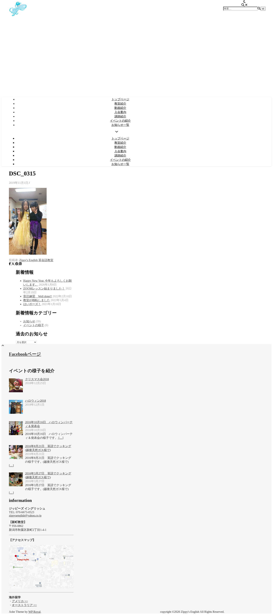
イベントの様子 (33, 325)
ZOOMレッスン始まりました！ (44, 288)
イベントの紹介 (120, 121)
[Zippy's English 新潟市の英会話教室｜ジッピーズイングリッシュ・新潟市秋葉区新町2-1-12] (18, 17)
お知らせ (29, 321)
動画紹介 (120, 108)
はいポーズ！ (32, 304)
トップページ (120, 99)
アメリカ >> (20, 601)
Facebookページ (25, 354)
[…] (60, 437)
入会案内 (120, 112)
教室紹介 (120, 103)
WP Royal (34, 611)
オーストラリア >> (24, 605)
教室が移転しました (36, 300)
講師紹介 (120, 116)
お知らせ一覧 (120, 125)
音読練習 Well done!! (37, 296)
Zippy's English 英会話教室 (36, 260)
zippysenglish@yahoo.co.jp (25, 515)
